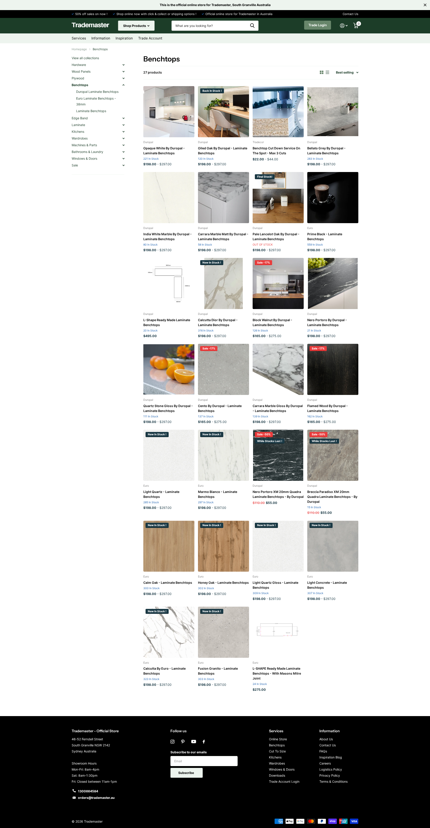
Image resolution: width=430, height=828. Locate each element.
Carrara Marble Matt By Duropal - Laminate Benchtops (223, 236)
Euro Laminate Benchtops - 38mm (96, 101)
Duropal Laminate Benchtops (97, 92)
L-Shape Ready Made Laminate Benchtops (166, 322)
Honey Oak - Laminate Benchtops (223, 582)
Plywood (78, 78)
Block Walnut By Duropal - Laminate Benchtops (272, 322)
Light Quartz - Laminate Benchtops (161, 494)
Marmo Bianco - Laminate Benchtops (217, 494)
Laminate (78, 125)
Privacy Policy (329, 775)
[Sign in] (344, 26)
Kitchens (78, 131)
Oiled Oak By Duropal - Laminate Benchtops (222, 150)
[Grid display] (321, 72)
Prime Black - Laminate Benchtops (324, 236)
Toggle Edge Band (123, 118)
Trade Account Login (284, 781)
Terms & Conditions (333, 781)
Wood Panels (81, 71)
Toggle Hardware (123, 64)
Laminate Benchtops (91, 111)
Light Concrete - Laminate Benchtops (327, 585)
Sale (75, 165)
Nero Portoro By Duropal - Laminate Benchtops (327, 322)
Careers (325, 763)
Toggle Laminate (123, 124)
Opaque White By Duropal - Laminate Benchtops (164, 150)
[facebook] (204, 742)
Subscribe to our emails (188, 752)
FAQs (323, 751)
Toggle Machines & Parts (123, 145)
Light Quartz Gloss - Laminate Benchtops (275, 585)
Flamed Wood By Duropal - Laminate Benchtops (327, 408)
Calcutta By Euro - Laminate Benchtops (164, 671)
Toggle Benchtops (123, 85)
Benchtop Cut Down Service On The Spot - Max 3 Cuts (276, 150)
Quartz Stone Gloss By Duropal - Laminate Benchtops (168, 408)
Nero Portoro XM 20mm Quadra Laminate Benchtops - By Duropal (278, 494)
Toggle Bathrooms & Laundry (123, 151)
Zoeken (252, 26)
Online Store (278, 739)
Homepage (79, 49)
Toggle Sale (123, 165)
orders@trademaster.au (96, 798)
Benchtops (80, 85)
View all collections (85, 58)
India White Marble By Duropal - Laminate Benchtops (167, 236)
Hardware (79, 65)
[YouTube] (193, 742)
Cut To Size (277, 751)
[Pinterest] (183, 742)
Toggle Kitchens (123, 131)
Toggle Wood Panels (123, 71)
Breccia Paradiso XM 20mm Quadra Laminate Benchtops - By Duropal (332, 496)
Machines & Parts (84, 145)
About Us (326, 739)
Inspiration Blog (330, 757)
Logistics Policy (330, 769)
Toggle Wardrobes (123, 138)
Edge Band (80, 118)
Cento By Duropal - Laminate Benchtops (220, 408)
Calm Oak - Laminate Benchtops (167, 582)
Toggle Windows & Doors (123, 158)
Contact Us (350, 14)
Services (276, 731)
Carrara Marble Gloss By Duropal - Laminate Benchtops (278, 408)
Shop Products (135, 26)
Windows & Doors (84, 158)
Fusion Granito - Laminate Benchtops (218, 671)
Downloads (277, 775)
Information (329, 731)
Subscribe (186, 773)
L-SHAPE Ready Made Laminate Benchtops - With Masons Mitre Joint (277, 673)
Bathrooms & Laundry (87, 152)
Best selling (345, 72)
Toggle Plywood (123, 78)
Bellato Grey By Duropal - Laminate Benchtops (326, 150)
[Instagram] (172, 742)
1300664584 (88, 791)
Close (425, 5)
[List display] (327, 72)
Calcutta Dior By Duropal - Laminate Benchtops (218, 322)
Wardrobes (80, 138)
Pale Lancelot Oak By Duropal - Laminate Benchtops (276, 236)
